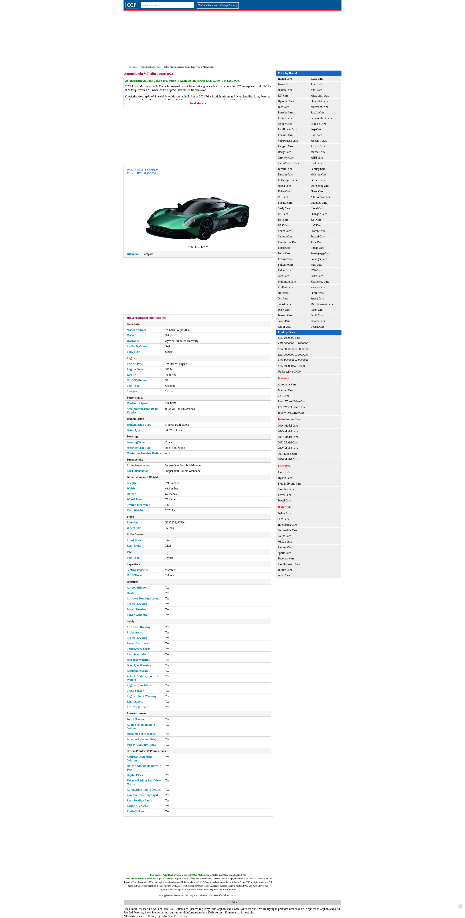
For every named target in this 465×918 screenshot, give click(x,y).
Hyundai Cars (286, 101)
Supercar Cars (286, 558)
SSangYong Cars (320, 185)
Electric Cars (285, 472)
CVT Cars (283, 395)
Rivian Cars (285, 259)
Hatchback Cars (287, 524)
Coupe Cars (284, 536)
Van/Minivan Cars (289, 564)
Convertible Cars (287, 530)
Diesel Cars (284, 500)
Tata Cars (283, 276)
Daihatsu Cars (319, 202)
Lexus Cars (284, 84)
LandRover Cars (287, 129)
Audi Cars (316, 90)
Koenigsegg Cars (320, 253)
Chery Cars (317, 191)
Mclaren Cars (318, 174)
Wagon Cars (285, 541)
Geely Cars (284, 208)
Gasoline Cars (286, 489)
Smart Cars (284, 304)
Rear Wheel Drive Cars (291, 407)
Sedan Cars (284, 513)
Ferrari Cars (285, 169)
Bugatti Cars (285, 202)
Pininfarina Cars (287, 242)
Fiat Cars (283, 219)
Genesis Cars (285, 236)
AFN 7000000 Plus (289, 337)
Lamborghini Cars (321, 118)
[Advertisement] (232, 37)
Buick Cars (284, 247)
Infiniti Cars (285, 118)
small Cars (284, 575)
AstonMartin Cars (288, 163)
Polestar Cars (285, 264)
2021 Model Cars (287, 453)
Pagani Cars (318, 236)
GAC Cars (316, 225)
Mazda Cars (318, 152)
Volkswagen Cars (288, 140)
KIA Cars (283, 95)
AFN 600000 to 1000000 (292, 366)
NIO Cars (283, 293)
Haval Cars (317, 208)
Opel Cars (316, 163)
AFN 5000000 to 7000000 (293, 343)
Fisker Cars (284, 270)
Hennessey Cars (320, 281)
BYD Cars (316, 270)
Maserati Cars (319, 140)
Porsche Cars (285, 112)
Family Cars (285, 569)
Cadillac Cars (318, 123)
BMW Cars (317, 78)
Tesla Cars (316, 242)
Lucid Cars (317, 315)
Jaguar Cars (285, 123)
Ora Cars (283, 298)
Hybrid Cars (285, 478)
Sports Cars (284, 553)
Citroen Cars (318, 180)
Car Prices (232, 902)
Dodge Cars (284, 152)
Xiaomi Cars (318, 321)
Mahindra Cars (287, 281)
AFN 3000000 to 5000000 (293, 349)
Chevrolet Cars (319, 101)
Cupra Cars (317, 293)
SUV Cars (283, 519)
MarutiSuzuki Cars (322, 304)
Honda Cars (285, 78)
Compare (148, 254)
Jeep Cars (316, 129)
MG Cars (283, 214)
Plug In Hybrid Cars (289, 483)
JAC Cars (283, 197)
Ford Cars (283, 107)
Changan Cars (319, 214)
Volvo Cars (284, 191)
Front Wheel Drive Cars (292, 401)
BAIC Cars (284, 225)
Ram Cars (316, 264)
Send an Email (228, 895)
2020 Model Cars (288, 459)
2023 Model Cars (288, 442)
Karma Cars (318, 287)
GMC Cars (316, 135)
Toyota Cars (318, 84)
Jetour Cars (284, 326)
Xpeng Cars (317, 298)
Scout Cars (284, 321)
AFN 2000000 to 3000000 (293, 354)
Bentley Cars (318, 169)
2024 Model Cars (288, 437)
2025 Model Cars (288, 431)
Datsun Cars (285, 315)
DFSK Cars (284, 309)
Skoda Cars (284, 185)
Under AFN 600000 (289, 371)
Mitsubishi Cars (320, 95)
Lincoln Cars (285, 174)
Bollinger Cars (319, 259)
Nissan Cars (285, 90)
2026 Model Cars (288, 425)
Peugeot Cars (285, 146)
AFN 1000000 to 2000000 (293, 360)
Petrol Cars (284, 495)
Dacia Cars (317, 309)
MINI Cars (317, 157)
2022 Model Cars (288, 448)
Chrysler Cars (286, 157)
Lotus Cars (284, 253)
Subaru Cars (318, 146)
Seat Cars (316, 219)
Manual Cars (285, 390)
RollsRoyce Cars (287, 180)
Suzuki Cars (317, 112)
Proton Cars (318, 231)
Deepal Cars (317, 326)
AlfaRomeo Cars (320, 197)
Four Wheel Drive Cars (291, 412)
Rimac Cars (317, 247)
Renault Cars (285, 135)
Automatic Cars (287, 384)
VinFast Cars (285, 287)
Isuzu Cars (317, 276)
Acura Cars (284, 231)
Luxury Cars (285, 547)
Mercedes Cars (319, 107)
